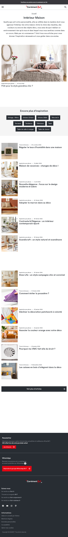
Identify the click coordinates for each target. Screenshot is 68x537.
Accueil (34, 13)
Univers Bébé (42, 117)
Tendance (28, 123)
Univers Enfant (28, 117)
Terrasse (18, 123)
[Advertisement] (34, 97)
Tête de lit (55, 117)
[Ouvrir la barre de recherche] (65, 7)
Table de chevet (44, 129)
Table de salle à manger (25, 129)
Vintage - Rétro (13, 117)
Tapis (50, 123)
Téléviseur (40, 123)
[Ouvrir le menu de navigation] (2, 7)
